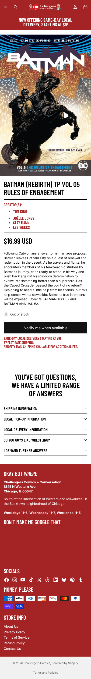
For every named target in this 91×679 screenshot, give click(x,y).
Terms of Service (16, 637)
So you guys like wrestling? (27, 439)
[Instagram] (15, 580)
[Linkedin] (56, 580)
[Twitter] (39, 580)
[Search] (15, 7)
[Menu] (5, 7)
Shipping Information (20, 408)
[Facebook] (6, 580)
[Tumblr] (80, 580)
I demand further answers (25, 450)
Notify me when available (45, 327)
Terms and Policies (45, 672)
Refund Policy (14, 643)
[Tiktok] (31, 580)
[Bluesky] (64, 580)
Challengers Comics (37, 663)
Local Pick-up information (25, 418)
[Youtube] (23, 580)
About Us (11, 626)
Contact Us (12, 649)
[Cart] (85, 7)
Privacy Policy (14, 632)
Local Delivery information (26, 429)
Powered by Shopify (65, 663)
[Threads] (47, 580)
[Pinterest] (72, 580)
